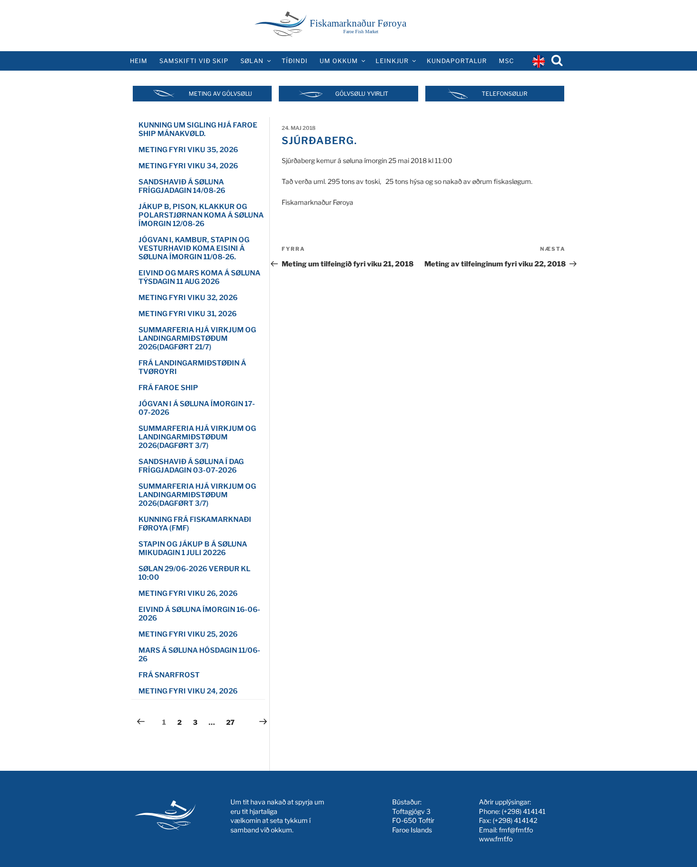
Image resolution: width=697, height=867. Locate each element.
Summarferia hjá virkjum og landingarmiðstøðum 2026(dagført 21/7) (197, 338)
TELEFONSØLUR (504, 93)
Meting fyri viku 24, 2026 (188, 691)
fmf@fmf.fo (516, 830)
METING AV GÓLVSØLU (220, 93)
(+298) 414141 (524, 811)
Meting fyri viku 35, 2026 (188, 150)
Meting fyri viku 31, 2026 (187, 314)
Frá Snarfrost (169, 675)
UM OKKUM (339, 60)
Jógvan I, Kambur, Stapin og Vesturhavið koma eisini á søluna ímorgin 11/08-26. (193, 248)
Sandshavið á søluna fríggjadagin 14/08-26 (181, 186)
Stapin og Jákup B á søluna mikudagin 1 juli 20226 (192, 548)
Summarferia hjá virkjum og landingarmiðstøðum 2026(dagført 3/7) (197, 437)
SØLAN (252, 60)
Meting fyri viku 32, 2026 (188, 297)
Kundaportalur (457, 60)
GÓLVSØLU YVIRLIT (361, 93)
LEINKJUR (392, 60)
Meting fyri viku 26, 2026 (188, 593)
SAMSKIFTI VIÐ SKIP (194, 60)
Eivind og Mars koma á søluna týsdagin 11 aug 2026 (199, 277)
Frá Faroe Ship (168, 387)
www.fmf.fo (496, 839)
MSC (506, 60)
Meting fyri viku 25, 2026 (188, 634)
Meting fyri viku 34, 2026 (188, 166)
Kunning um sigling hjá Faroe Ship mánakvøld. (197, 129)
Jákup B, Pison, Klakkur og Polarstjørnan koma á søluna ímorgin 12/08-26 (201, 215)
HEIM (138, 60)
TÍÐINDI (295, 60)
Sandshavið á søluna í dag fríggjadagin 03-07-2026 (191, 466)
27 (233, 722)
